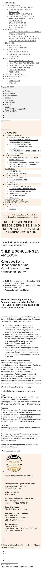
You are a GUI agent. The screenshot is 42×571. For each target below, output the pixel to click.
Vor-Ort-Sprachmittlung (21, 7)
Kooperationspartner (15, 76)
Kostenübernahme (18, 27)
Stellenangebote (11, 96)
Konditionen (10, 93)
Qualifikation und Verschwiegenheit (25, 151)
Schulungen (11, 50)
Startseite (10, 3)
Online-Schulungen (18, 52)
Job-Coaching (15, 45)
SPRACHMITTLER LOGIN (15, 109)
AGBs (7, 107)
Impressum (9, 100)
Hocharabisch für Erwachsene (24, 63)
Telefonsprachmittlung (20, 14)
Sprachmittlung (13, 5)
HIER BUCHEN (11, 111)
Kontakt (8, 98)
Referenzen (14, 81)
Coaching (9, 43)
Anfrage (30, 476)
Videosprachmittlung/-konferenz (23, 140)
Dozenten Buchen (13, 74)
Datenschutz (10, 102)
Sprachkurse (11, 58)
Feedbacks (14, 56)
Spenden (8, 105)
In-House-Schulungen (19, 54)
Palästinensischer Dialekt (21, 65)
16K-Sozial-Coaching (18, 47)
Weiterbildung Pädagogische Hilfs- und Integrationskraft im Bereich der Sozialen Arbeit (24, 38)
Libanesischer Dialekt (19, 67)
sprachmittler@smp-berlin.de (21, 499)
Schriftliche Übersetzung (22, 16)
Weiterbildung (12, 29)
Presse (12, 83)
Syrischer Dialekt (17, 70)
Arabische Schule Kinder (21, 61)
